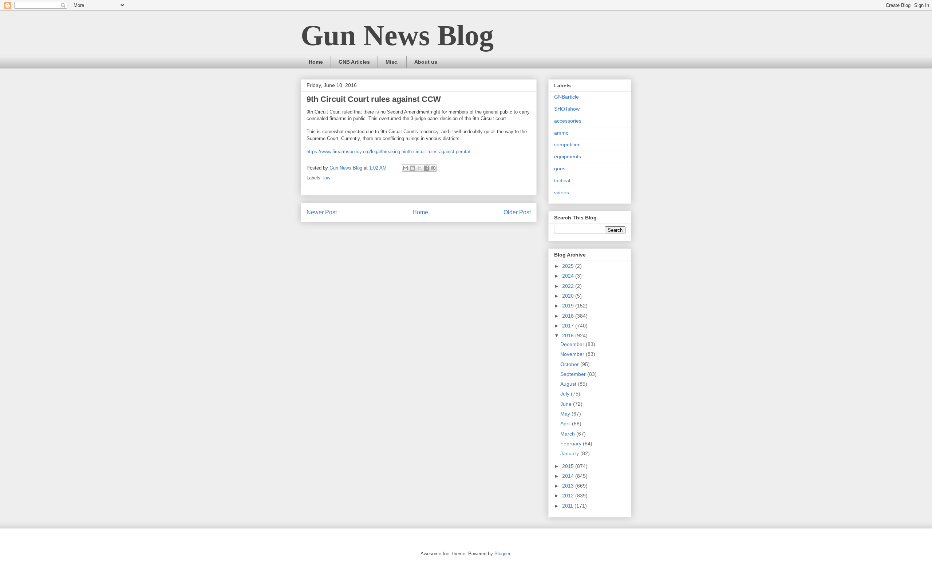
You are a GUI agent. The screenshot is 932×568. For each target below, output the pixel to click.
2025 (568, 266)
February (571, 443)
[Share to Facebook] (426, 168)
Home (316, 62)
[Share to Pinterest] (433, 168)
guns (559, 168)
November (573, 354)
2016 (568, 335)
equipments (567, 156)
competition (567, 144)
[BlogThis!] (412, 168)
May (566, 414)
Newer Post (322, 212)
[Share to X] (419, 168)
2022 (568, 286)
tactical (562, 180)
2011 (568, 506)
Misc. (392, 62)
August (569, 384)
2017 (568, 326)
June (566, 404)
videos (561, 192)
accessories (567, 121)
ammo (561, 133)
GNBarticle (566, 97)
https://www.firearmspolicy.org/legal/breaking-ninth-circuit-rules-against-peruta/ (388, 151)
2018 (568, 316)
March (568, 434)
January (570, 453)
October (570, 364)
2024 (568, 276)
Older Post (517, 212)
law (326, 177)
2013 (568, 486)
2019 (568, 306)
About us (425, 62)
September (573, 374)
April (566, 423)
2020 (568, 296)
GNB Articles (354, 62)
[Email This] (405, 168)
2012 (568, 496)
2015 (568, 466)
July (565, 394)
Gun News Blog (397, 35)
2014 (568, 476)
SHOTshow (567, 109)
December (573, 344)
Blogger (502, 553)
